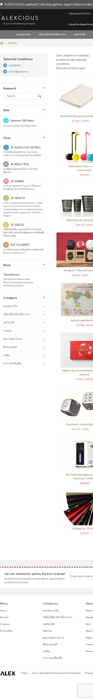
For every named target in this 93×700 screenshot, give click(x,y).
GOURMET (15, 65)
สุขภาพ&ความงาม (12, 338)
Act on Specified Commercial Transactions (56, 673)
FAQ (88, 624)
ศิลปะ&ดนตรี (10, 347)
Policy (24, 673)
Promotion (6, 630)
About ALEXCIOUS (79, 13)
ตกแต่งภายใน (23, 34)
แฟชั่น (6, 355)
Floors (4, 610)
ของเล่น (7, 330)
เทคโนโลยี (79, 34)
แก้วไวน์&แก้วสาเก (19, 71)
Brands (4, 617)
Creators (5, 624)
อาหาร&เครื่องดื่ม (12, 363)
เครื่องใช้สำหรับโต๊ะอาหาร (52, 34)
